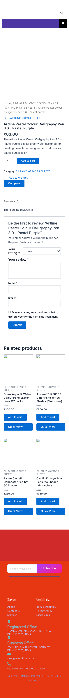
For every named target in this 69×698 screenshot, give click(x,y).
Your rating (14, 251)
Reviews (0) (12, 201)
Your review (18, 259)
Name (12, 283)
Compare (14, 183)
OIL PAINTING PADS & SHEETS (23, 118)
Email (12, 297)
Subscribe (49, 568)
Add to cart (28, 160)
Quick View (15, 427)
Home (7, 103)
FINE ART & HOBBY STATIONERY (32, 103)
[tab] (34, 201)
